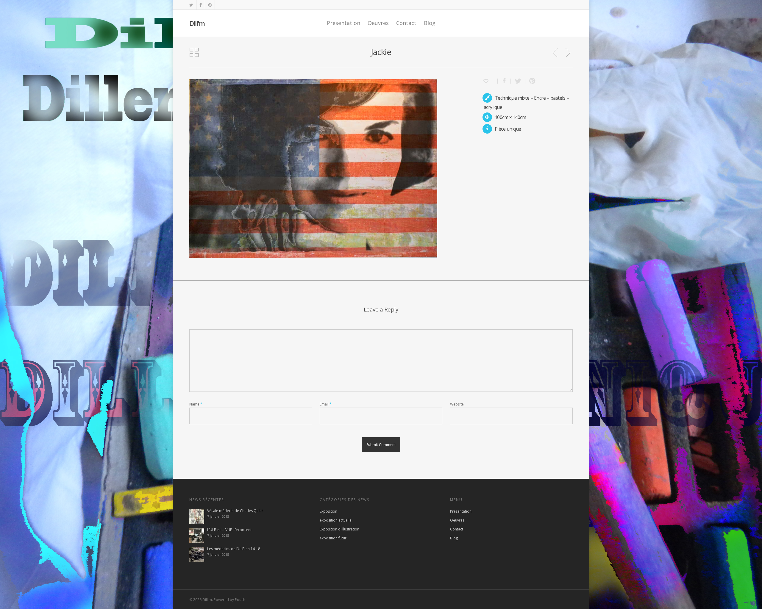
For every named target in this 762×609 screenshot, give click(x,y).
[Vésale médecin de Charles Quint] (196, 516)
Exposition (328, 511)
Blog (429, 22)
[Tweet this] (518, 81)
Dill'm (196, 23)
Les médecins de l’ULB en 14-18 (233, 548)
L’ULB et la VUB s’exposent (229, 529)
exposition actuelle (336, 520)
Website (457, 404)
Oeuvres (378, 22)
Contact (406, 22)
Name (195, 404)
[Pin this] (531, 81)
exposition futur (333, 538)
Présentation (343, 22)
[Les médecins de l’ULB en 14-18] (196, 554)
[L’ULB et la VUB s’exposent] (196, 535)
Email (326, 404)
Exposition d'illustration (339, 529)
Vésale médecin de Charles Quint (235, 510)
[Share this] (504, 81)
